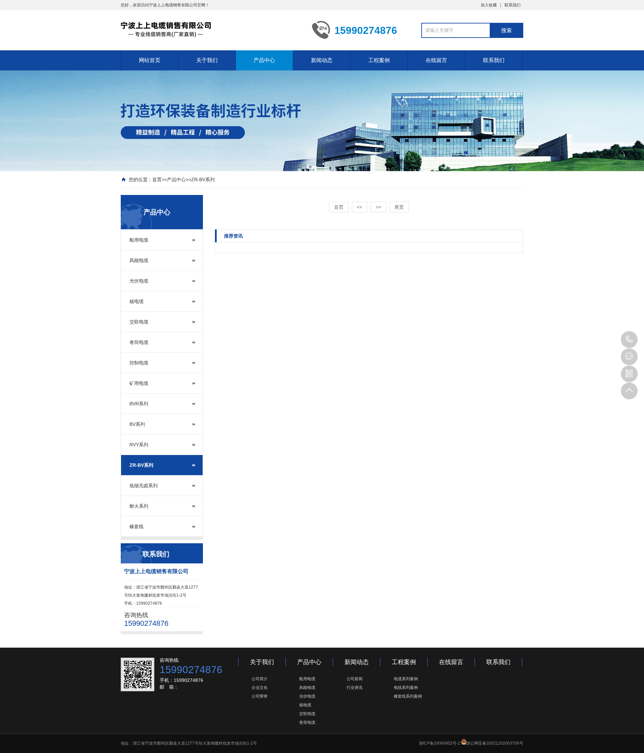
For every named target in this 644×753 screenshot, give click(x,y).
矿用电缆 (138, 383)
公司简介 (260, 678)
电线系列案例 (406, 687)
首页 (157, 179)
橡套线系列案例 (408, 696)
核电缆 (136, 301)
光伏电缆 (138, 281)
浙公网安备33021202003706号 (494, 743)
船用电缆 (138, 240)
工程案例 (379, 60)
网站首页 (149, 60)
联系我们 (512, 5)
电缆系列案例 (406, 678)
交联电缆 (138, 321)
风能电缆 (138, 260)
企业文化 (260, 687)
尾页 (399, 207)
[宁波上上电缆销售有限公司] (211, 29)
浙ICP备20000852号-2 (439, 743)
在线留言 (436, 60)
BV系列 (137, 424)
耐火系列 (138, 506)
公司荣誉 (260, 696)
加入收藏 (489, 5)
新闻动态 (321, 60)
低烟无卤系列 (143, 485)
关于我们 (207, 60)
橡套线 (136, 526)
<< (359, 207)
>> (378, 207)
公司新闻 (354, 678)
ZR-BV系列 (203, 179)
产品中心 (264, 60)
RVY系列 (138, 444)
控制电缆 (138, 362)
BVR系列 (138, 403)
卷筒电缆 (138, 342)
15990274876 (629, 339)
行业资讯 (354, 687)
